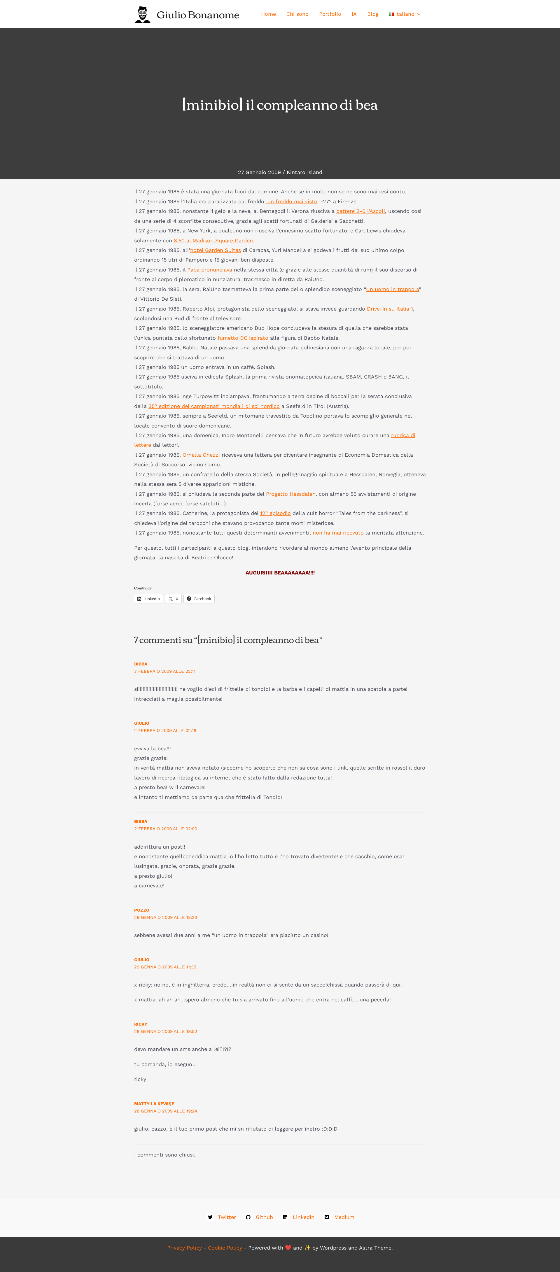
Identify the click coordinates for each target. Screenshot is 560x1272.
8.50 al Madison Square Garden (213, 240)
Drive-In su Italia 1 (390, 309)
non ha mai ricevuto (337, 533)
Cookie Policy (225, 1248)
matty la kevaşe (154, 1103)
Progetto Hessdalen (291, 494)
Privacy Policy (184, 1248)
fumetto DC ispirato (243, 338)
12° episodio (275, 513)
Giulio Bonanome (198, 13)
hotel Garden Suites (215, 250)
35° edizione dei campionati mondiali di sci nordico (214, 406)
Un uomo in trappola (392, 289)
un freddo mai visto (291, 201)
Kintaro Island (304, 172)
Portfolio (330, 14)
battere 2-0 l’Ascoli (360, 211)
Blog (373, 14)
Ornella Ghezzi (200, 455)
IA (354, 14)
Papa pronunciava (209, 270)
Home (268, 14)
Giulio (141, 723)
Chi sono (297, 14)
